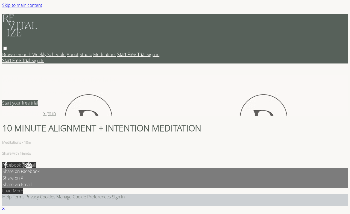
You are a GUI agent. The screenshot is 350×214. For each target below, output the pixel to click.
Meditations (104, 54)
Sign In (37, 60)
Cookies (48, 197)
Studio (86, 54)
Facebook (12, 165)
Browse (10, 54)
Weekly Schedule (49, 54)
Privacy (32, 197)
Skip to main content (22, 5)
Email (31, 165)
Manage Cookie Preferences (84, 197)
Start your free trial (20, 103)
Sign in (153, 54)
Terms (19, 197)
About (72, 54)
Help (7, 197)
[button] (5, 48)
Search (25, 54)
